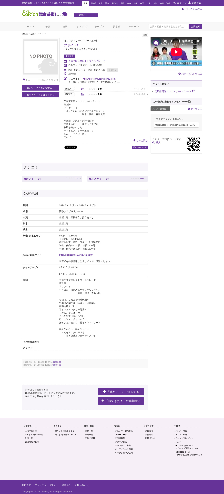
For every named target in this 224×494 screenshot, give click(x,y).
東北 (101, 3)
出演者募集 (120, 438)
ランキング (82, 26)
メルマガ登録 (181, 434)
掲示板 (116, 26)
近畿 (135, 3)
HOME (30, 26)
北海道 (93, 3)
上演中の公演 (31, 431)
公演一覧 (29, 438)
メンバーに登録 (159, 109)
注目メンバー (151, 438)
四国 (149, 3)
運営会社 (66, 485)
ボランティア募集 (123, 445)
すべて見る (196, 109)
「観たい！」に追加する (123, 391)
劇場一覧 (89, 434)
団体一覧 (89, 431)
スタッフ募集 (121, 442)
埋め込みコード (140, 147)
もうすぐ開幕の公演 (34, 434)
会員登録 (196, 2)
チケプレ (99, 26)
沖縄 (162, 3)
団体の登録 (90, 438)
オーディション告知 (124, 449)
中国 (142, 3)
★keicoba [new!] (189, 453)
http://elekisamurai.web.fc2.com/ (99, 78)
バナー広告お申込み (193, 9)
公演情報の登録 (32, 442)
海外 (168, 3)
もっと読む (142, 140)
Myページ (134, 26)
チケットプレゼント (184, 438)
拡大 (158, 142)
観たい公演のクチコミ (65, 431)
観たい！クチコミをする (39, 88)
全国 (86, 3)
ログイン (182, 2)
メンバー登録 (181, 431)
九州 (155, 3)
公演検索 (195, 26)
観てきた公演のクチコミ (66, 434)
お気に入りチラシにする (50, 80)
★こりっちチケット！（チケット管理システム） (187, 446)
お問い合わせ (82, 485)
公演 (47, 26)
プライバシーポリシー (46, 485)
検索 (65, 26)
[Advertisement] (112, 469)
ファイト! (71, 45)
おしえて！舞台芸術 (124, 431)
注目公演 (149, 431)
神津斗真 (57, 362)
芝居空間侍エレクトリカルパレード (86, 61)
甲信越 (115, 3)
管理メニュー (85, 15)
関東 (107, 3)
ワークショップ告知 (124, 453)
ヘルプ (178, 442)
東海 (129, 3)
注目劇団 (149, 434)
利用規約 (26, 485)
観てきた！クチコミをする (40, 94)
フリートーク (121, 434)
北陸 (122, 3)
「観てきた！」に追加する (123, 401)
